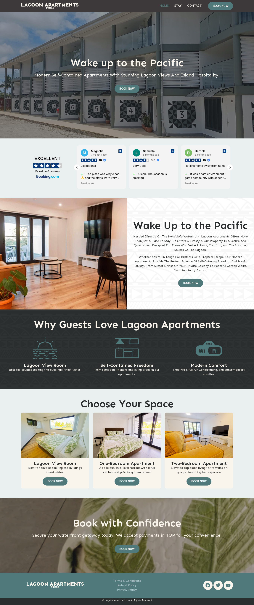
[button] (230, 167)
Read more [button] (87, 183)
